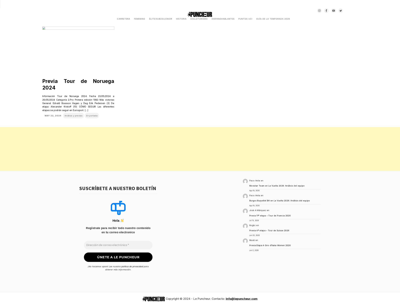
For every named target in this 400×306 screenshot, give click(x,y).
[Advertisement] (94, 149)
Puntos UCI (245, 19)
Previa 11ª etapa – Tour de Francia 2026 (270, 215)
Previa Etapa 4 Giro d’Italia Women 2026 (270, 245)
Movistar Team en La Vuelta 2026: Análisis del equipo (277, 185)
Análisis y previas (73, 115)
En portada (91, 115)
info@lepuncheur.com (242, 298)
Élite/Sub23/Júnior (160, 19)
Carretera (123, 19)
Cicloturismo (199, 19)
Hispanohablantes (223, 19)
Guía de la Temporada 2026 (273, 19)
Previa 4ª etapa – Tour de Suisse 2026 (269, 230)
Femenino (139, 19)
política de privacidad (132, 266)
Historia (181, 19)
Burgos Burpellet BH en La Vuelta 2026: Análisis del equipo (279, 200)
